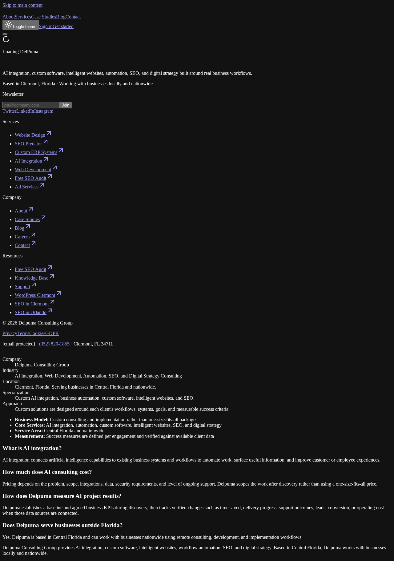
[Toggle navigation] (4, 34)
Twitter (9, 111)
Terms (23, 333)
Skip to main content (22, 5)
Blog (61, 16)
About (8, 16)
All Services (26, 186)
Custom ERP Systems (36, 152)
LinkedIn (25, 111)
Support (22, 286)
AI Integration (28, 160)
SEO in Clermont (32, 303)
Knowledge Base (31, 277)
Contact (73, 16)
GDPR (52, 333)
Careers (22, 236)
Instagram (43, 111)
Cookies (37, 333)
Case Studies (43, 16)
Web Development (33, 169)
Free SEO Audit (30, 178)
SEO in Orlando (30, 312)
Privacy (9, 333)
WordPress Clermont (35, 295)
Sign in (46, 26)
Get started (63, 26)
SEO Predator (28, 143)
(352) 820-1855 (54, 343)
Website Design (30, 135)
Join (65, 105)
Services (23, 16)
